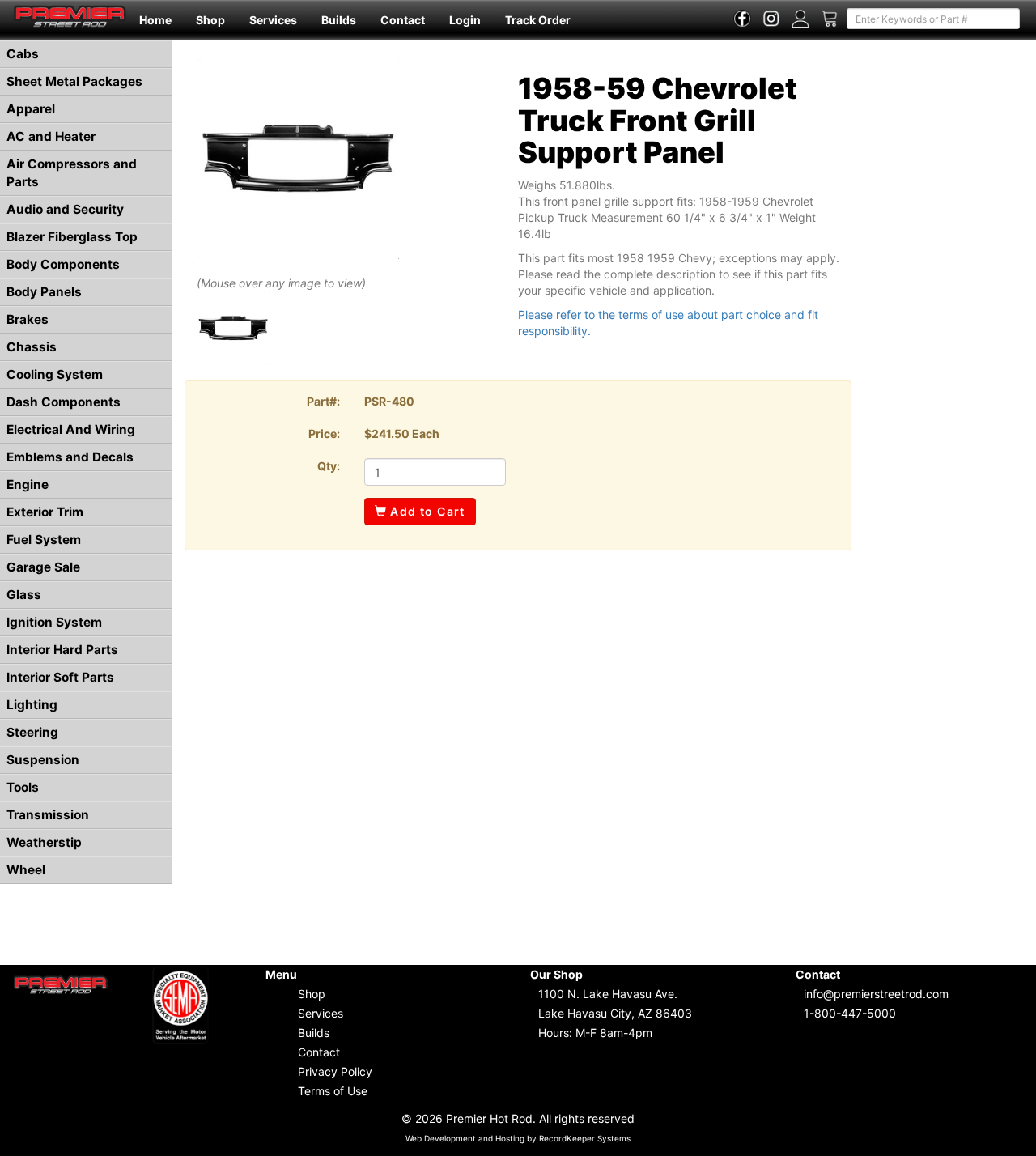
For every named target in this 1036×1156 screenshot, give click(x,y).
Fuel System (43, 539)
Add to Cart (426, 511)
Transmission (47, 814)
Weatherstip (44, 842)
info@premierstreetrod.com (876, 994)
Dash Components (63, 402)
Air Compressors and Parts (71, 172)
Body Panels (44, 292)
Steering (32, 732)
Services (273, 20)
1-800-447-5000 (850, 1013)
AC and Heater (51, 136)
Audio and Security (65, 209)
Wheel (25, 870)
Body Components (63, 264)
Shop (210, 20)
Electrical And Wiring (70, 429)
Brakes (27, 319)
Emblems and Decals (70, 457)
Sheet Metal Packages (74, 81)
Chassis (31, 347)
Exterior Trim (44, 512)
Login (465, 20)
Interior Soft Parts (60, 677)
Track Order (538, 20)
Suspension (42, 759)
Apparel (30, 109)
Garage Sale (43, 567)
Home (155, 20)
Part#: (323, 401)
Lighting (31, 704)
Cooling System (54, 374)
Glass (23, 594)
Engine (27, 484)
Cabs (22, 54)
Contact (402, 20)
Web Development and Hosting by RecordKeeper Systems (518, 1138)
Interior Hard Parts (62, 649)
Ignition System (54, 622)
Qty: (328, 466)
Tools (22, 787)
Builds (338, 20)
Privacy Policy (335, 1071)
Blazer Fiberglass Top (72, 236)
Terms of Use (332, 1091)
